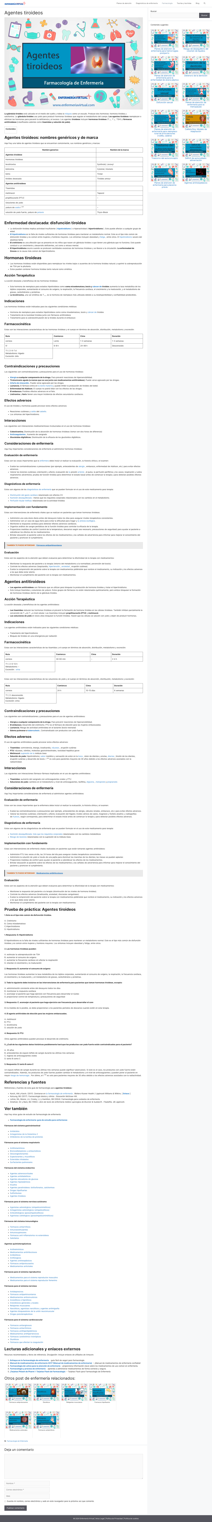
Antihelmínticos (17, 1249)
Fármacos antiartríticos (20, 1227)
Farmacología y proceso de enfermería (28, 1369)
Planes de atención (124, 3)
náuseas (55, 748)
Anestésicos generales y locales (24, 1303)
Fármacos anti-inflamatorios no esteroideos (29, 1235)
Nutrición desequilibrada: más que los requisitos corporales (36, 834)
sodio (17, 207)
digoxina (90, 782)
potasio (40, 212)
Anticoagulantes (18, 434)
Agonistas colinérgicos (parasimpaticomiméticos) (31, 1216)
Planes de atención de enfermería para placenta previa (164, 185)
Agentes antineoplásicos (21, 1261)
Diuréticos (14, 1339)
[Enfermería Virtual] (15, 3)
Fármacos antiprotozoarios (22, 1263)
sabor (43, 756)
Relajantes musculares (20, 1306)
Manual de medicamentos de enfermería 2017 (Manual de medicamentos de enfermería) (51, 1363)
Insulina (13, 1185)
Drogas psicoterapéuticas (21, 1314)
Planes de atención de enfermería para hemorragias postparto (164, 51)
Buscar (154, 11)
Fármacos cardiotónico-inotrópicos (25, 1337)
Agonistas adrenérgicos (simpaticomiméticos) (30, 1207)
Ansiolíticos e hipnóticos (20, 1300)
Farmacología (167, 3)
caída (33, 411)
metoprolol (100, 782)
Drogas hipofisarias (18, 1190)
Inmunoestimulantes (19, 1230)
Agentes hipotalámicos (20, 1182)
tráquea (68, 114)
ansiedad (66, 566)
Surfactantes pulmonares (21, 1162)
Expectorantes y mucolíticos (22, 1157)
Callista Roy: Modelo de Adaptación (196, 130)
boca (80, 756)
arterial (81, 472)
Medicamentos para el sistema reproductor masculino (34, 1277)
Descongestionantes (19, 1154)
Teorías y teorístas (184, 3)
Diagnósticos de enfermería (147, 3)
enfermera (44, 461)
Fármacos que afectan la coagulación (26, 1342)
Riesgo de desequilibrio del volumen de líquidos (196, 50)
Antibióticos (15, 1255)
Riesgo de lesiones (18, 837)
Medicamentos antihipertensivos (24, 1334)
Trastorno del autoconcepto (164, 158)
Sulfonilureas (16, 1193)
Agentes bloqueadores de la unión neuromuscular (32, 1311)
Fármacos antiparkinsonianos (23, 1294)
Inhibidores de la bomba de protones (26, 1137)
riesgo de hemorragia (19, 1075)
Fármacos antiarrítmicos (20, 1328)
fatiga (102, 237)
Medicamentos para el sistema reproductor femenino (33, 1280)
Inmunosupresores (18, 1232)
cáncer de (97, 286)
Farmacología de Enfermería (17, 1441)
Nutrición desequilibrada (21, 498)
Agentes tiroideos (18, 1196)
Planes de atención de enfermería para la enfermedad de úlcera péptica (165, 77)
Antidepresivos (16, 1292)
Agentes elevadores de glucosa (24, 1179)
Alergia (13, 377)
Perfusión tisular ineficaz (21, 501)
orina (18, 669)
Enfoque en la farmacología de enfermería (29, 1360)
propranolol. (112, 782)
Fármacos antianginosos (21, 1325)
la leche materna (45, 386)
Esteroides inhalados (19, 1159)
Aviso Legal (100, 1518)
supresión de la (27, 753)
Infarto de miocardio (19, 383)
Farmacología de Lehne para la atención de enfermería (35, 1366)
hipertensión (54, 566)
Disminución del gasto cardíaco (24, 495)
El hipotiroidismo (18, 234)
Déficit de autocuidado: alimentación (196, 159)
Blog (197, 3)
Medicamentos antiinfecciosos (23, 1252)
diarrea (111, 756)
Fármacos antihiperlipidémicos (23, 1331)
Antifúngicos (15, 1258)
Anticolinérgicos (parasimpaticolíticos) (27, 1213)
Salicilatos (14, 1238)
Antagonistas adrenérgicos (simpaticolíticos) (29, 1210)
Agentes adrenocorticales (21, 1173)
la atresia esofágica (86, 521)
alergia (82, 466)
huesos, (16, 817)
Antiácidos (14, 1131)
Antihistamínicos (17, 1148)
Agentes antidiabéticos (20, 1176)
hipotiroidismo (64, 229)
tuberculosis (34, 730)
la (69, 472)
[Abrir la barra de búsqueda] (205, 3)
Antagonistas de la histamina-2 (24, 1134)
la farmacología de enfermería (59, 1093)
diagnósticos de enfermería (39, 489)
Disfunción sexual (164, 102)
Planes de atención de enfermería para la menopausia (196, 104)
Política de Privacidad (114, 1518)
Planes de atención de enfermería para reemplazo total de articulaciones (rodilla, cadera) (164, 132)
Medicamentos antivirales (21, 1266)
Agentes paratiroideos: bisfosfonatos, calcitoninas (32, 1187)
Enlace (126, 1093)
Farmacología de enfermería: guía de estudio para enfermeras (38, 1120)
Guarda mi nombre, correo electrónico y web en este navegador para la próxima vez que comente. (50, 1501)
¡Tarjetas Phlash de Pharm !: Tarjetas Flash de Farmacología (37, 1371)
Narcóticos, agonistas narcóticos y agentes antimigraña (34, 1308)
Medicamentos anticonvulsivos (23, 1297)
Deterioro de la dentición (195, 75)
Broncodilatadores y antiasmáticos (25, 1151)
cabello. (43, 411)
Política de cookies (131, 1518)
